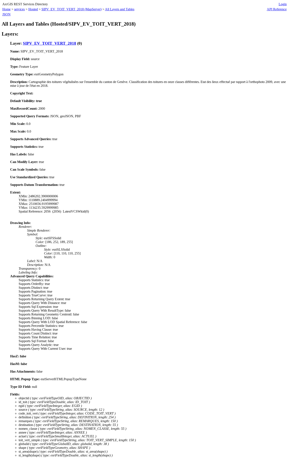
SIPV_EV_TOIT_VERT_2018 (49, 43)
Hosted (33, 9)
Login (283, 4)
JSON (6, 14)
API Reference (277, 9)
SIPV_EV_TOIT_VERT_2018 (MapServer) (71, 9)
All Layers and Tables (119, 9)
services (19, 9)
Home (6, 9)
